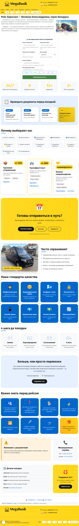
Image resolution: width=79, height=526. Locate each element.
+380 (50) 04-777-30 (52, 2)
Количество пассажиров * (29, 52)
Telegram (26, 72)
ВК (7, 12)
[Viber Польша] (60, 5)
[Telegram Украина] (58, 2)
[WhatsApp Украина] (60, 2)
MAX (52, 72)
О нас (16, 9)
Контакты (27, 9)
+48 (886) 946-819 (52, 5)
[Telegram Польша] (57, 5)
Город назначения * (45, 42)
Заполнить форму (26, 229)
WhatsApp (35, 72)
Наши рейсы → (34, 183)
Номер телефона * (27, 60)
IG (28, 12)
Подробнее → (7, 182)
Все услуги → (71, 191)
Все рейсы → (47, 500)
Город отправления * (28, 42)
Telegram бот (54, 229)
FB (13, 12)
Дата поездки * (43, 52)
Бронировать (34, 9)
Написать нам (65, 486)
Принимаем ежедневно (15, 487)
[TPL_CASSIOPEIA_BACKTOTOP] (76, 518)
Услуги (12, 9)
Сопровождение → (61, 191)
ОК (18, 12)
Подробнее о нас (39, 381)
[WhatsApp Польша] (59, 5)
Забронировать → (35, 186)
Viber (44, 72)
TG (23, 12)
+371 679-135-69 (68, 456)
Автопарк (21, 9)
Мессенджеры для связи (28, 67)
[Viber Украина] (61, 2)
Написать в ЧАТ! (36, 12)
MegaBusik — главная (34, 500)
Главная (2, 9)
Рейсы (7, 9)
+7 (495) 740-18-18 (67, 454)
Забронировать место (39, 77)
